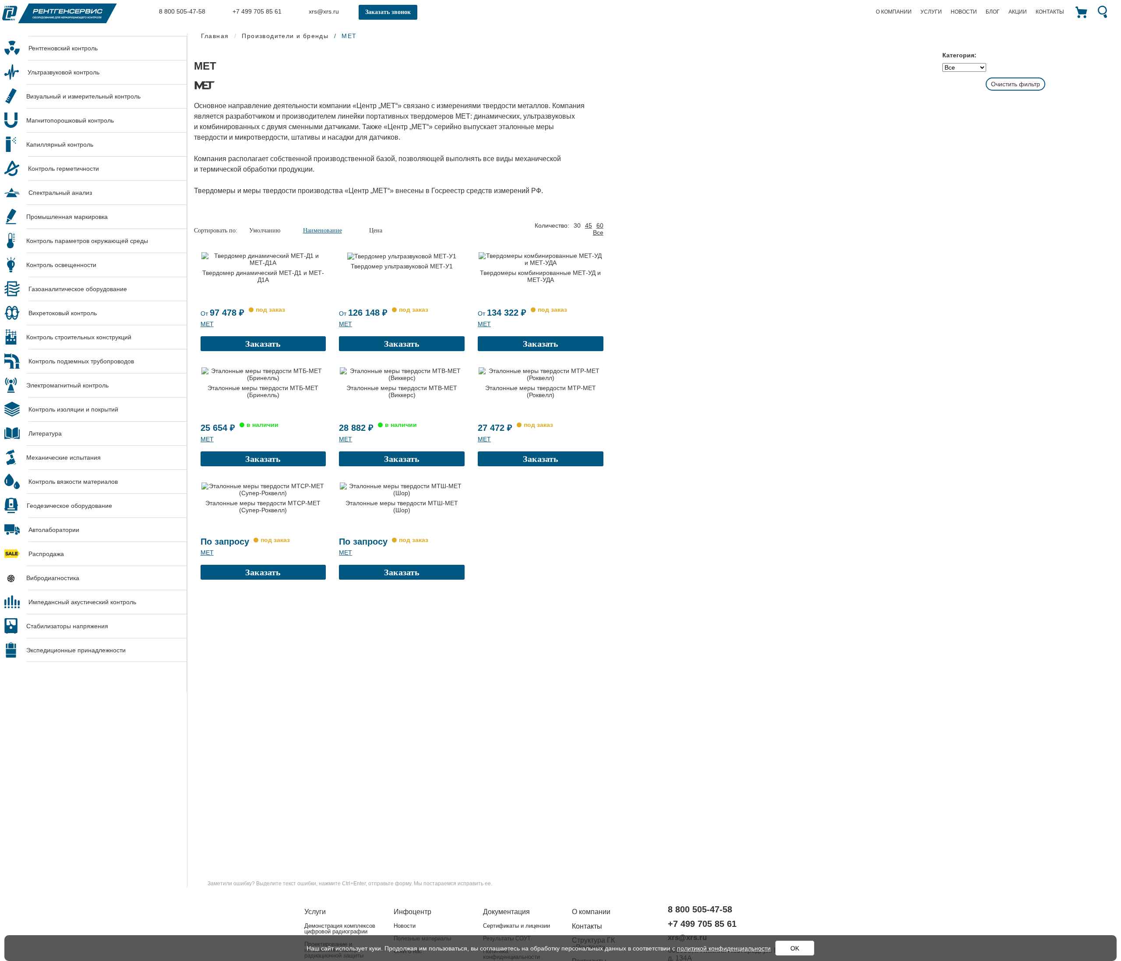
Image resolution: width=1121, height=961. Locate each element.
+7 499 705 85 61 (256, 11)
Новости (964, 12)
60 (599, 225)
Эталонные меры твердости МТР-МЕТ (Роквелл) (540, 391)
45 (588, 225)
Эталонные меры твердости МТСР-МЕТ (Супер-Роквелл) (263, 507)
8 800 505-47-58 (181, 11)
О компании (894, 12)
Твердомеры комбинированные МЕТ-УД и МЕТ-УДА (540, 276)
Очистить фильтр (1015, 84)
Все (598, 232)
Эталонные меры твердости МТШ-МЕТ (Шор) (401, 507)
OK (794, 948)
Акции (1017, 12)
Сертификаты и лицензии (516, 925)
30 (577, 225)
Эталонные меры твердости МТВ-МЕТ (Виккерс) (401, 391)
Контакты (1050, 12)
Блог (993, 12)
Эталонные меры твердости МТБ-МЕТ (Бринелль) (263, 391)
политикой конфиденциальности (724, 948)
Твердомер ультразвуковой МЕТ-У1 (402, 266)
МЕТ (207, 323)
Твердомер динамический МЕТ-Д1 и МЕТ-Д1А (263, 276)
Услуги (931, 12)
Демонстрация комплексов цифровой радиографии (339, 928)
